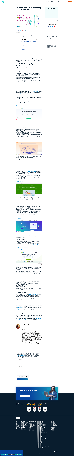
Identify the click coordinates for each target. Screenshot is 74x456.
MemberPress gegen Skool (40, 422)
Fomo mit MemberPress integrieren (30, 171)
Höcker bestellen (23, 427)
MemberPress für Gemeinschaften (41, 439)
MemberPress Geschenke (32, 425)
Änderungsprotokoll (53, 427)
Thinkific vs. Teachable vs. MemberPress (41, 424)
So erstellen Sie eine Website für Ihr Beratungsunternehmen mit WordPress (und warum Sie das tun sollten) (51, 51)
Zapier (30, 429)
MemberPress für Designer (40, 444)
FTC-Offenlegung (51, 453)
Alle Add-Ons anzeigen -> (32, 430)
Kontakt (16, 428)
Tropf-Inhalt (22, 426)
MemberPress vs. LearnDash (40, 423)
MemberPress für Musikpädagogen (41, 436)
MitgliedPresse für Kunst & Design (40, 442)
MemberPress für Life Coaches (40, 433)
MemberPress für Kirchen (40, 441)
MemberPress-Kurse (31, 424)
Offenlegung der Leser (18, 32)
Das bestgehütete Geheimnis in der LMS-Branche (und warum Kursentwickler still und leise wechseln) (51, 35)
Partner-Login (17, 426)
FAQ (51, 426)
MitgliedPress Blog (18, 427)
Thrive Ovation (20, 181)
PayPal (30, 427)
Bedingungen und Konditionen (45, 453)
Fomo (18, 140)
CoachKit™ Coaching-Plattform (24, 422)
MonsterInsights (31, 426)
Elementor (30, 423)
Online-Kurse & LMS (23, 421)
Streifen (30, 428)
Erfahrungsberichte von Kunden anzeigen (26, 93)
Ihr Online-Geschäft (25, 71)
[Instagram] (56, 451)
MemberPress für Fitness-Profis (40, 430)
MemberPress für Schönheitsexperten (41, 429)
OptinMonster (20, 249)
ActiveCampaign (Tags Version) (32, 421)
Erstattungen (38, 453)
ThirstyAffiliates (52, 430)
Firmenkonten (22, 428)
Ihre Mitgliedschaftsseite (34, 91)
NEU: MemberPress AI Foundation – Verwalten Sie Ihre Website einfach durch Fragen (51, 46)
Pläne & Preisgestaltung (53, 424)
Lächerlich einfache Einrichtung (24, 425)
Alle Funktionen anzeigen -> (24, 429)
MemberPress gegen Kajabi (40, 421)
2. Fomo (23, 45)
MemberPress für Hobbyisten (40, 443)
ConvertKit (26, 247)
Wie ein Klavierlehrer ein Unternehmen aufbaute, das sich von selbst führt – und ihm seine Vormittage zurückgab (51, 42)
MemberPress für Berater (40, 440)
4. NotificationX (24, 48)
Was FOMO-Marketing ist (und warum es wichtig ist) (28, 41)
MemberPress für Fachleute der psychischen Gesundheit (43, 446)
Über (16, 421)
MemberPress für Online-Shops (40, 445)
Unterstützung (52, 421)
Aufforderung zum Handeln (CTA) (32, 244)
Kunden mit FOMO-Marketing (33, 294)
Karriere (16, 422)
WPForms (21, 247)
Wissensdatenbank (53, 422)
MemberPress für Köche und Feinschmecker (42, 427)
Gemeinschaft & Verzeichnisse (24, 423)
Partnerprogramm (18, 425)
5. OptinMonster (24, 49)
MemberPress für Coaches (40, 437)
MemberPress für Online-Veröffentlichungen (42, 432)
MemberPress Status (53, 423)
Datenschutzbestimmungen (21, 355)
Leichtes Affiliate (52, 428)
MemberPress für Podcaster (40, 431)
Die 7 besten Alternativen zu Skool (51, 38)
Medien (16, 423)
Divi (29, 422)
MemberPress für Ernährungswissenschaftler (42, 438)
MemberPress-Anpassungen (54, 425)
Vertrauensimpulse (20, 105)
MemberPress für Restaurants (40, 428)
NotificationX (19, 218)
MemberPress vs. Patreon (40, 426)
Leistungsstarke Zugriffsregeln (24, 424)
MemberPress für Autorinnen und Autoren (41, 434)
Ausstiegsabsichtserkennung (20, 273)
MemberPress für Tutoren (40, 435)
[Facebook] (54, 451)
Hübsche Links (52, 429)
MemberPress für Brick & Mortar (40, 447)
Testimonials (17, 424)
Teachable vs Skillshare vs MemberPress (41, 425)
